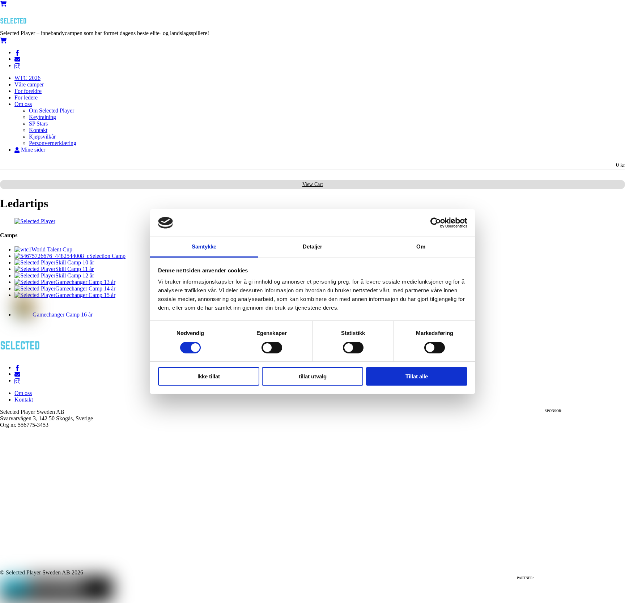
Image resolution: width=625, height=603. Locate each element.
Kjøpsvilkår (42, 136)
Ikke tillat (208, 376)
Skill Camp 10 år (74, 262)
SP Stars (38, 123)
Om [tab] (420, 246)
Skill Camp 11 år (74, 269)
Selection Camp (107, 256)
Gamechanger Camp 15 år (85, 295)
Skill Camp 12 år (74, 275)
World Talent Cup (51, 249)
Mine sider (32, 149)
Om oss (23, 104)
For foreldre (28, 91)
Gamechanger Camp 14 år (85, 288)
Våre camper (29, 84)
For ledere (26, 97)
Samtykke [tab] (204, 246)
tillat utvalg (313, 376)
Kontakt (38, 130)
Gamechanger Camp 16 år (63, 314)
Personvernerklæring (52, 143)
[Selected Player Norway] (14, 27)
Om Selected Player (51, 110)
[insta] (17, 65)
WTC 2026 (27, 78)
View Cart (312, 184)
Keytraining (42, 117)
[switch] (272, 347)
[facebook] (17, 52)
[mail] (17, 59)
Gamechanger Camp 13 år (85, 282)
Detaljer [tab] (313, 246)
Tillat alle (416, 376)
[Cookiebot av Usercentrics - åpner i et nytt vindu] (435, 222)
